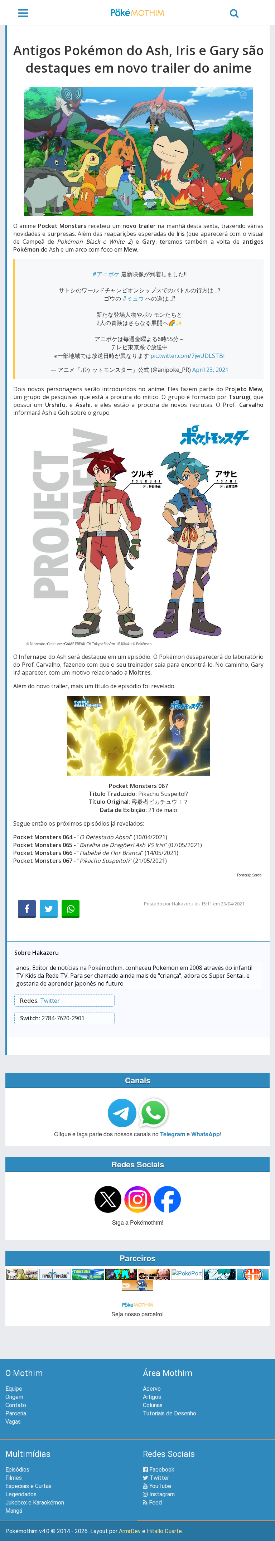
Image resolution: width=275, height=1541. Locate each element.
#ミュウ (133, 298)
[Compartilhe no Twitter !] (49, 909)
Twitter (50, 1001)
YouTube (159, 1486)
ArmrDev (130, 1531)
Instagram (161, 1494)
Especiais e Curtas (28, 1486)
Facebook (161, 1469)
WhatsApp (205, 1134)
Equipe (13, 1388)
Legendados (21, 1494)
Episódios (17, 1469)
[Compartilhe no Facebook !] (27, 909)
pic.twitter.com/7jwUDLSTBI (187, 356)
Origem (14, 1397)
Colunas (153, 1405)
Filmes (13, 1477)
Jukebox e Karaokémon (34, 1502)
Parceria (15, 1413)
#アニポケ (106, 274)
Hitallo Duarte (164, 1531)
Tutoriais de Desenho (169, 1413)
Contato (15, 1405)
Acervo (152, 1388)
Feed (155, 1502)
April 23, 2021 (210, 370)
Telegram (172, 1134)
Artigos (152, 1397)
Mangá (13, 1510)
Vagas (13, 1421)
